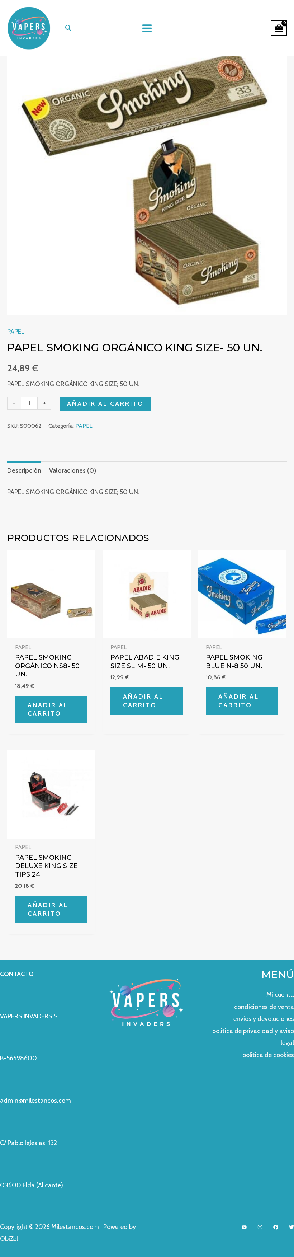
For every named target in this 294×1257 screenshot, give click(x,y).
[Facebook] (275, 1227)
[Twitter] (291, 1227)
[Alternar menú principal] (147, 28)
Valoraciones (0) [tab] (72, 470)
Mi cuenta (280, 995)
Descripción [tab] (24, 470)
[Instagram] (259, 1227)
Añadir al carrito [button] (48, 709)
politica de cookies (268, 1055)
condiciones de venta (264, 1007)
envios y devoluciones (263, 1019)
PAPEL (15, 332)
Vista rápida (51, 631)
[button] (68, 28)
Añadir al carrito (105, 404)
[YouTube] (244, 1227)
